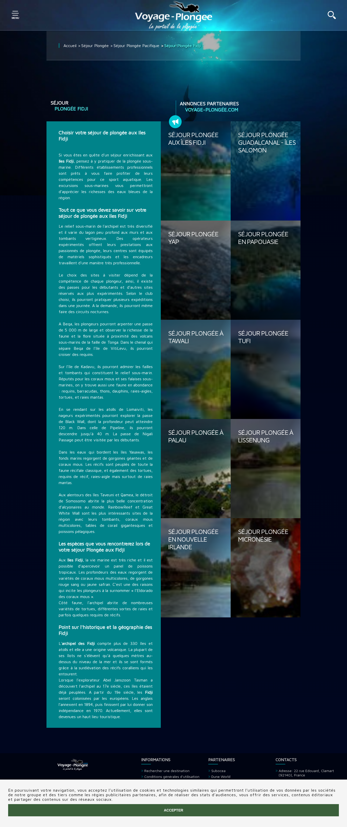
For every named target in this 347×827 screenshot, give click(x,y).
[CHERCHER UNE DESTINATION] (332, 17)
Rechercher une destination (167, 770)
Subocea (218, 770)
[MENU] (15, 15)
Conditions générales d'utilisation (171, 776)
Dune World (220, 776)
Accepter (173, 810)
